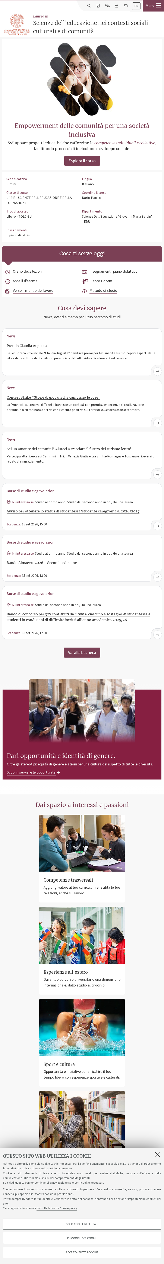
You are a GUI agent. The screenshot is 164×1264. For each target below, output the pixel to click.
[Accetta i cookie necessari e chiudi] (157, 1154)
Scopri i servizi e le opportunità (31, 772)
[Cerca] (89, 5)
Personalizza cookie (82, 1238)
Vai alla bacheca (82, 652)
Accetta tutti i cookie (82, 1252)
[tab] (136, 6)
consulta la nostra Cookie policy (57, 1208)
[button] (153, 6)
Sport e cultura (59, 1064)
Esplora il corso (82, 160)
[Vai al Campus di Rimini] (17, 24)
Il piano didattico (18, 235)
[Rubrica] (98, 5)
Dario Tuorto (91, 197)
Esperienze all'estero (66, 972)
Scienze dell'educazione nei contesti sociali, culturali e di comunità (91, 24)
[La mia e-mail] (125, 5)
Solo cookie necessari (82, 1224)
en (136, 6)
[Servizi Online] (107, 5)
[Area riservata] (116, 5)
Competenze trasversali (68, 880)
